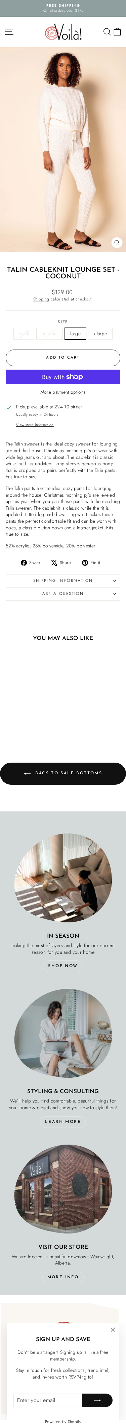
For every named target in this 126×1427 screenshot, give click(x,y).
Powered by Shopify (63, 1422)
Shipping (41, 299)
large (75, 333)
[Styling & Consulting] (63, 1033)
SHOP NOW (63, 966)
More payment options (63, 392)
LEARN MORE (63, 1122)
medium (49, 333)
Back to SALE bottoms (67, 773)
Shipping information (63, 580)
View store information (35, 424)
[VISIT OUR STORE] (63, 1189)
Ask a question (63, 594)
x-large (100, 333)
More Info (63, 1277)
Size (63, 322)
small (24, 333)
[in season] (63, 877)
